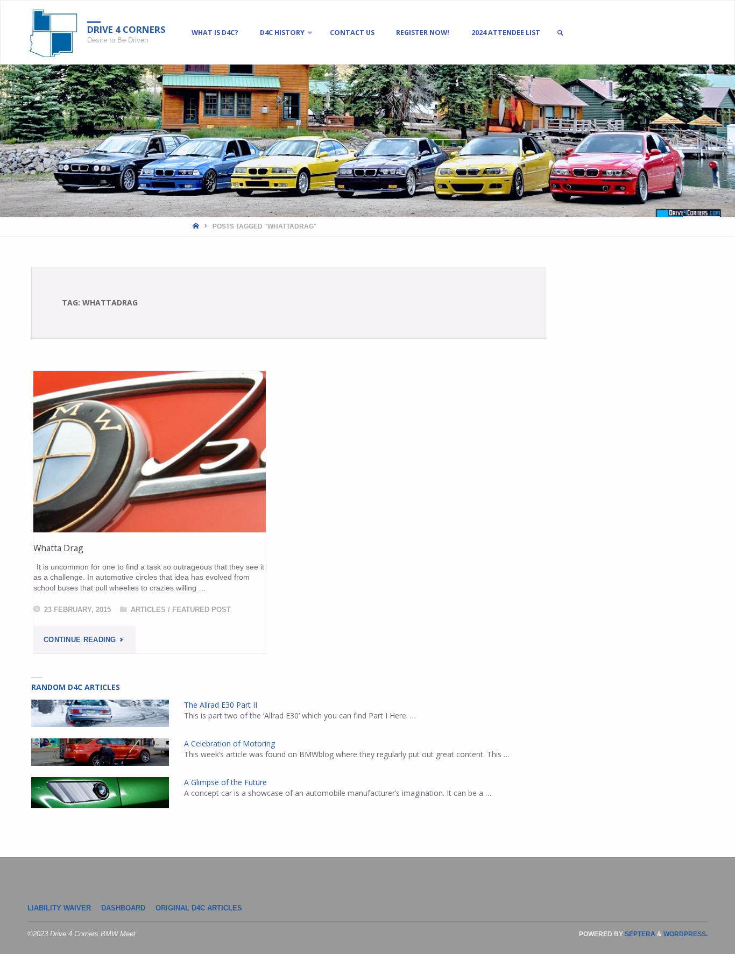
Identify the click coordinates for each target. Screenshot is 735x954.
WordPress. (685, 934)
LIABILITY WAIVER (59, 908)
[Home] (197, 226)
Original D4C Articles (199, 908)
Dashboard (123, 908)
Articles (148, 610)
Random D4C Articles (75, 687)
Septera (639, 934)
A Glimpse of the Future (225, 782)
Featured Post (201, 610)
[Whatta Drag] (149, 451)
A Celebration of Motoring (229, 743)
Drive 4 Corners (126, 29)
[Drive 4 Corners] (53, 33)
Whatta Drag (58, 548)
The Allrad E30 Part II (220, 705)
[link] (560, 33)
